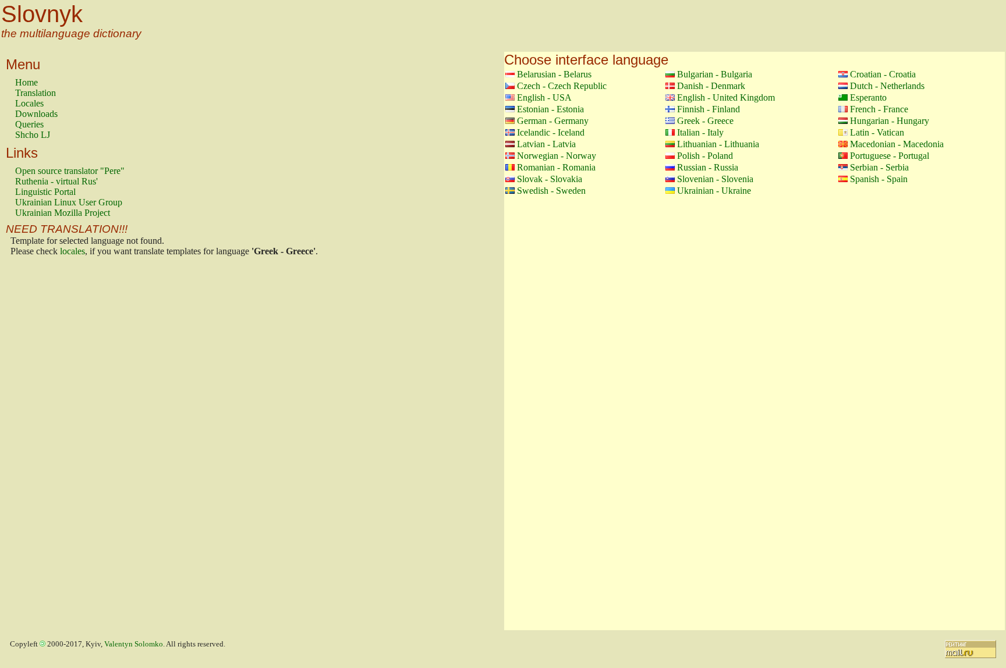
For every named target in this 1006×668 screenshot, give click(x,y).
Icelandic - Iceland (551, 132)
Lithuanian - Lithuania (718, 144)
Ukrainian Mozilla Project (62, 213)
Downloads (36, 114)
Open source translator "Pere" (70, 171)
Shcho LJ (32, 135)
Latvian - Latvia (546, 144)
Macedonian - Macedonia (897, 144)
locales (72, 251)
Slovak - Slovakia (549, 179)
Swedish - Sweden (551, 191)
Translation (35, 93)
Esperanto (868, 97)
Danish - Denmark (711, 86)
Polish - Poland (705, 156)
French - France (879, 109)
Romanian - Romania (556, 167)
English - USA (544, 97)
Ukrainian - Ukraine (714, 191)
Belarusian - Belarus (554, 74)
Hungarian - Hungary (889, 121)
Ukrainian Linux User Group (68, 202)
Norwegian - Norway (556, 156)
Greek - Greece (705, 121)
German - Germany (553, 121)
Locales (29, 103)
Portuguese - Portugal (889, 156)
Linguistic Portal (45, 192)
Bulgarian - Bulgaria (714, 74)
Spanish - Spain (879, 179)
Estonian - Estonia (550, 109)
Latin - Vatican (877, 132)
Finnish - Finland (708, 109)
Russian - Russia (707, 167)
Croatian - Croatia (883, 74)
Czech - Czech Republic (562, 86)
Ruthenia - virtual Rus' (56, 181)
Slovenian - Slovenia (715, 179)
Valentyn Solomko (133, 644)
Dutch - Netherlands (887, 86)
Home (26, 82)
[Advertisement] (61, 446)
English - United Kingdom (726, 97)
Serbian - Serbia (879, 167)
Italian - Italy (700, 132)
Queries (29, 124)
